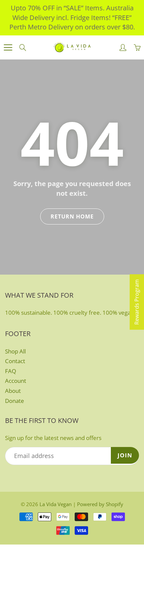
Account (15, 381)
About (13, 391)
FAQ (10, 371)
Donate (14, 401)
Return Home (72, 216)
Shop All (15, 351)
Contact (15, 361)
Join (125, 455)
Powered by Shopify (100, 504)
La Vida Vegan (56, 504)
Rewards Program (136, 302)
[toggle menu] (8, 47)
